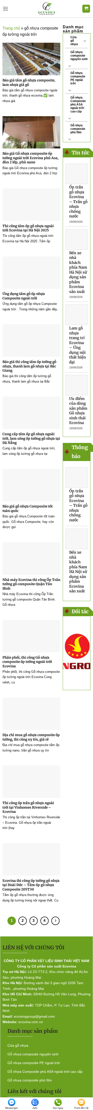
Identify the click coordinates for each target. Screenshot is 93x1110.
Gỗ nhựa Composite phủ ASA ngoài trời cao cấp (78, 104)
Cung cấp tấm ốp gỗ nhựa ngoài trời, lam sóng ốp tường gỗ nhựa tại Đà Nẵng (31, 438)
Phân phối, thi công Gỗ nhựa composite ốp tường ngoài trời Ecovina (27, 661)
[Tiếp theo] (55, 921)
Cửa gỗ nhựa (74, 41)
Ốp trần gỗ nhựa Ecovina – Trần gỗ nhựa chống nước (78, 201)
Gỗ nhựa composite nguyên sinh (79, 55)
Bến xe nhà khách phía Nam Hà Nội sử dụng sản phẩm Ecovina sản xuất (78, 272)
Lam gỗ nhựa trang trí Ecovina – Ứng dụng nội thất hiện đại (77, 345)
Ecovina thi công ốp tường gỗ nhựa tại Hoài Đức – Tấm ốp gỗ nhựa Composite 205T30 (31, 885)
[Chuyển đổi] (85, 41)
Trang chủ (11, 28)
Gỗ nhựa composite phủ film (77, 129)
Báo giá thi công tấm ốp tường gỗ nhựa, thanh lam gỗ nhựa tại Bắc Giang (29, 366)
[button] (5, 9)
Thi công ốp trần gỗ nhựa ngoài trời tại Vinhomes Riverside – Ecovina (28, 807)
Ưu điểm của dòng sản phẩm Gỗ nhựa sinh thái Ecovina (78, 410)
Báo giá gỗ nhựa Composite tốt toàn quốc (27, 508)
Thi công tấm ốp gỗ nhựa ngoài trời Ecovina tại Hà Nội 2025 (28, 228)
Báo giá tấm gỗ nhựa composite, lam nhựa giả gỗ (28, 82)
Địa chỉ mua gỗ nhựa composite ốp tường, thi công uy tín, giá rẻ (31, 737)
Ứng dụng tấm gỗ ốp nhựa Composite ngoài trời (23, 296)
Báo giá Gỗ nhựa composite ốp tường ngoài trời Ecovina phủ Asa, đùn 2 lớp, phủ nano (30, 157)
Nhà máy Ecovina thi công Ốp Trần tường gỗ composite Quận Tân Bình (31, 584)
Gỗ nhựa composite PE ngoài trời (77, 78)
